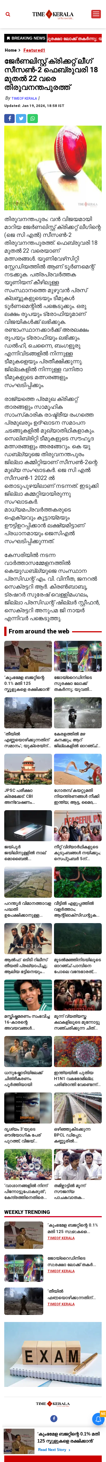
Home (11, 50)
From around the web (39, 631)
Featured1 (34, 50)
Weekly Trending (27, 1212)
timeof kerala (24, 98)
